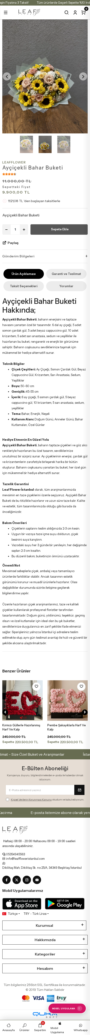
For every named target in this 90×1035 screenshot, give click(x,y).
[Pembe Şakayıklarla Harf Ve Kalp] (67, 700)
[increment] (24, 229)
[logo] (29, 12)
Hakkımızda (45, 939)
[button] (5, 12)
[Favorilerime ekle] (36, 687)
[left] (5, 712)
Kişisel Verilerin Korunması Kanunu (31, 799)
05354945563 (15, 854)
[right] (85, 712)
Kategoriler (45, 954)
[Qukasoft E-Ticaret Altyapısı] (45, 1015)
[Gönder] (79, 790)
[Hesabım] (75, 12)
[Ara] (66, 12)
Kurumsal (44, 925)
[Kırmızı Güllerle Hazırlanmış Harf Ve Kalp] (22, 700)
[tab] (23, 274)
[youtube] (38, 880)
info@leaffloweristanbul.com (25, 858)
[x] (17, 880)
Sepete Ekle (60, 229)
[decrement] (6, 229)
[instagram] (28, 880)
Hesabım (45, 968)
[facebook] (7, 880)
